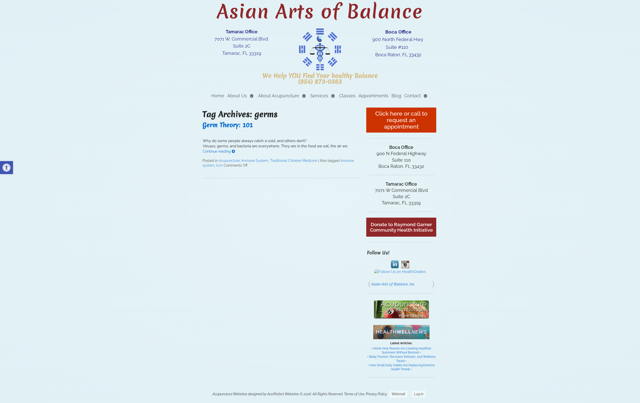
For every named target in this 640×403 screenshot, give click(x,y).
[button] (6, 167)
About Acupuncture (278, 95)
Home (217, 95)
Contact (412, 95)
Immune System (255, 161)
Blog (396, 95)
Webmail (398, 394)
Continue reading (217, 151)
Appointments (373, 95)
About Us (237, 95)
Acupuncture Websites (229, 394)
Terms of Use (354, 394)
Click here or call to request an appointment (401, 120)
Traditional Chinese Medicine (293, 161)
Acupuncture (229, 161)
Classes (347, 95)
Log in (419, 394)
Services (319, 95)
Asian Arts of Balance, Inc (392, 284)
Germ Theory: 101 (227, 125)
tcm (219, 165)
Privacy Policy (376, 394)
